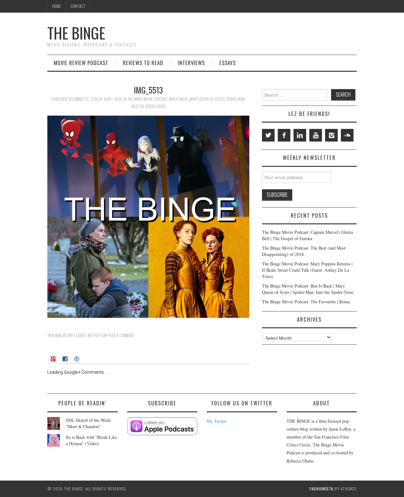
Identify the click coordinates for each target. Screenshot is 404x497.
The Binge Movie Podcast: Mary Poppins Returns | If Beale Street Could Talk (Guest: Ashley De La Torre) (307, 270)
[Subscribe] (162, 426)
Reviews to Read (143, 63)
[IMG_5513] (148, 216)
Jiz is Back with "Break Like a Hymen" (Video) (91, 440)
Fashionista (321, 489)
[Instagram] (331, 135)
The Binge (76, 32)
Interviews (191, 63)
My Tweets (216, 421)
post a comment (121, 335)
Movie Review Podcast (81, 63)
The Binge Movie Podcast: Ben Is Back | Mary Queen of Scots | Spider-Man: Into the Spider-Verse (308, 289)
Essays (227, 63)
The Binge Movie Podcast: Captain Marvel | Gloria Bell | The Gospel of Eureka (307, 235)
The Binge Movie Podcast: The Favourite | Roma (306, 302)
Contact (78, 6)
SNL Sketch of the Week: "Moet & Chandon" (89, 423)
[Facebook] (284, 135)
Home (56, 6)
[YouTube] (315, 135)
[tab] (53, 358)
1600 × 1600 (113, 99)
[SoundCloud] (347, 135)
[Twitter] (268, 135)
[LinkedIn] (300, 135)
